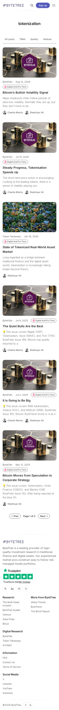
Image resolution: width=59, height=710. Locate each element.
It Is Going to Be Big (16, 400)
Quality (34, 39)
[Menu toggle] (53, 5)
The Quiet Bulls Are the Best (23, 326)
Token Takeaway (12, 236)
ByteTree (16, 704)
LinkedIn (7, 683)
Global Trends (38, 602)
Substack (8, 693)
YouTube (7, 688)
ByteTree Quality (11, 610)
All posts (10, 39)
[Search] (32, 5)
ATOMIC (7, 645)
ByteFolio (7, 81)
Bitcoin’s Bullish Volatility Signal (25, 92)
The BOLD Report (40, 611)
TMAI (22, 39)
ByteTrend (36, 606)
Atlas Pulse (8, 619)
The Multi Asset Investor (11, 604)
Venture (47, 39)
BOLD (6, 623)
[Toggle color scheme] (28, 704)
